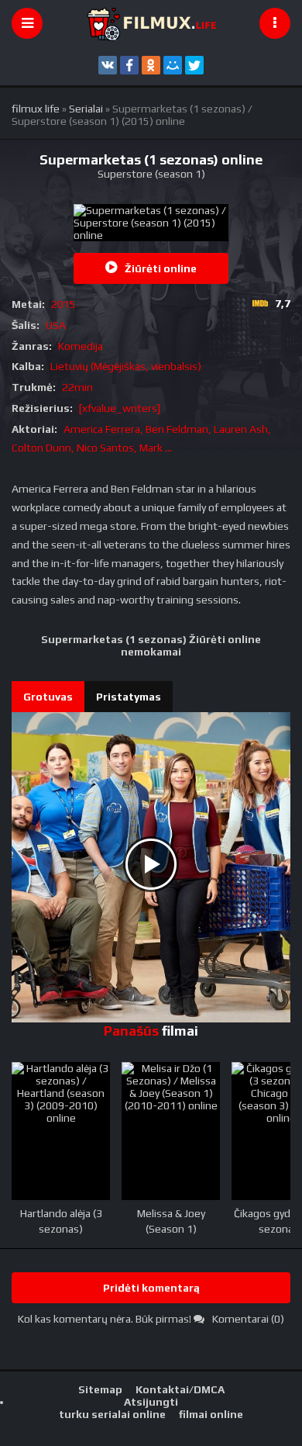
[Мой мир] (172, 65)
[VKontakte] (107, 65)
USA (56, 325)
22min (77, 387)
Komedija (80, 346)
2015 (63, 304)
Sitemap (100, 1389)
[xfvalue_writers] (119, 408)
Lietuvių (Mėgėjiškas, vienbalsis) (125, 366)
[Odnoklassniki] (151, 65)
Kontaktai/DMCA (180, 1389)
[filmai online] (151, 23)
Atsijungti (151, 1402)
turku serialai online (112, 1414)
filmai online (211, 1414)
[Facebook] (129, 65)
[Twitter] (194, 65)
